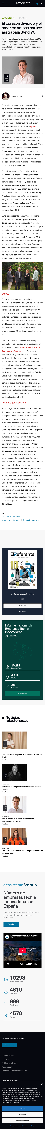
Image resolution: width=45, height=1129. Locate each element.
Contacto (5, 1059)
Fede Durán (17, 96)
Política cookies (15, 1126)
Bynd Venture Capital (11, 516)
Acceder (11, 924)
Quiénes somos (8, 1055)
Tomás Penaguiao (31, 520)
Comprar (22, 606)
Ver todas (22, 611)
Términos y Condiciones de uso (14, 1071)
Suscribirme (9, 1045)
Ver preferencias (22, 1121)
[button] (42, 1084)
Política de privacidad (27, 1126)
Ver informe (22, 694)
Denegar (22, 1115)
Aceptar (23, 1108)
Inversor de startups (11, 520)
